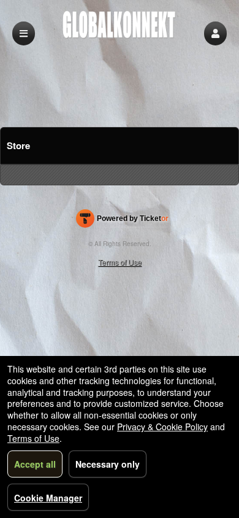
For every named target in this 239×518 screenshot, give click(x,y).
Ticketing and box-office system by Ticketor (122, 221)
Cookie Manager (48, 498)
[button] (215, 33)
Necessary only (107, 464)
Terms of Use (120, 262)
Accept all (35, 464)
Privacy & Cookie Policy (162, 426)
